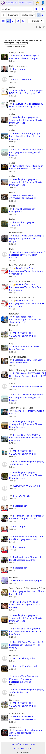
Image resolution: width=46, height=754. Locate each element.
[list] (3, 21)
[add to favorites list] (10, 55)
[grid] (13, 21)
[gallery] (18, 21)
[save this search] (42, 9)
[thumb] (8, 21)
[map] (22, 21)
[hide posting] (14, 61)
